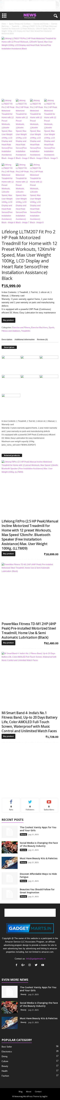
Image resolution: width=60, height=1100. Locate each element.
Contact (38, 1091)
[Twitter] (37, 965)
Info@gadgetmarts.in (35, 958)
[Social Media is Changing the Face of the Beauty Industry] (10, 847)
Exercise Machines (39, 327)
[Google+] (23, 965)
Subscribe (49, 800)
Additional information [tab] (25, 339)
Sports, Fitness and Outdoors (20, 24)
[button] (55, 16)
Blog (20, 1091)
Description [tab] (7, 339)
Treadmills (15, 26)
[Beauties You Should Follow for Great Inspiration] (10, 894)
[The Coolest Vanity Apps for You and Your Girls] (10, 832)
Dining (4, 1056)
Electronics (7, 1051)
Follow (30, 800)
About (28, 1091)
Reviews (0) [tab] (42, 339)
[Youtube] (43, 965)
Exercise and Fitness (41, 24)
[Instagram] (30, 965)
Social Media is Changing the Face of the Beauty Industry (39, 844)
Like (11, 800)
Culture (5, 1061)
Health (5, 1071)
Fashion (5, 1076)
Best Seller (7, 1047)
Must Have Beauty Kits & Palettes (38, 858)
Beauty (23, 834)
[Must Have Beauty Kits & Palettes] (10, 863)
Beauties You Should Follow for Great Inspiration (37, 891)
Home (4, 24)
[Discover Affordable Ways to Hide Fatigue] (10, 878)
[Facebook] (17, 965)
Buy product (8, 320)
